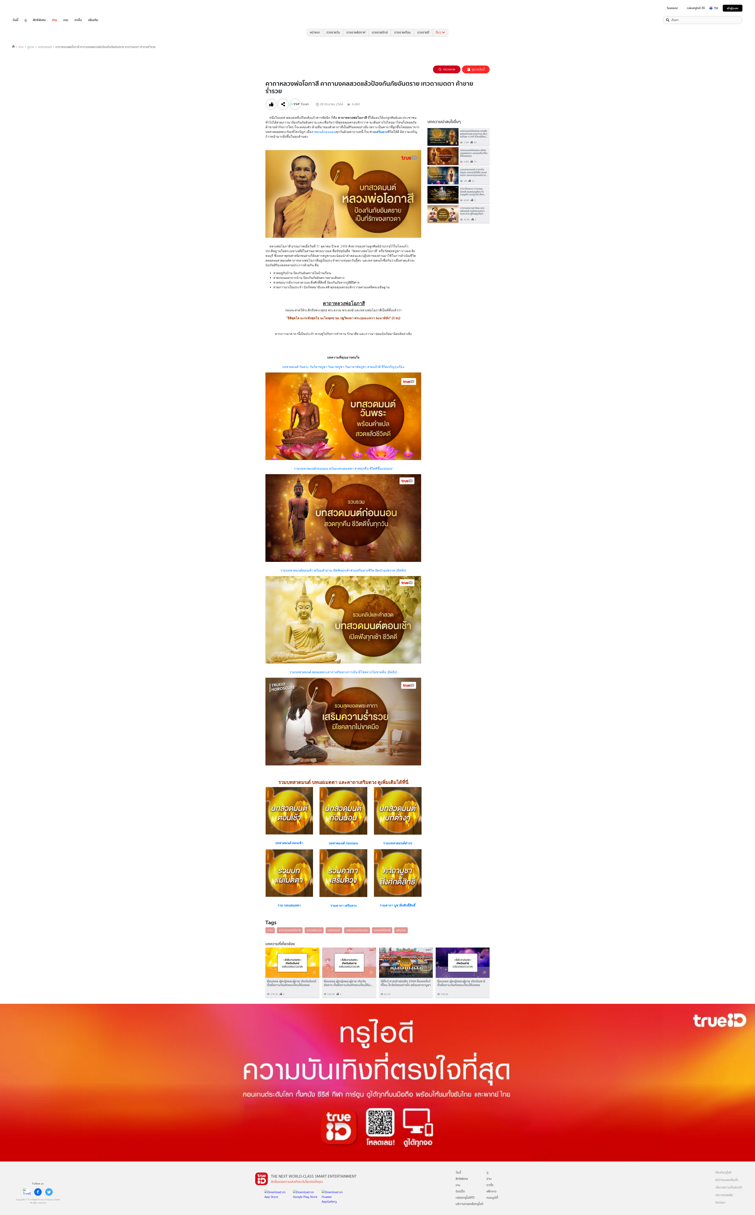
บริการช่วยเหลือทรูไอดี (469, 1204)
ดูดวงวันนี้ (478, 69)
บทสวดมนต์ (45, 47)
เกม (65, 20)
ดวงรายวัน (333, 32)
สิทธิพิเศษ (39, 20)
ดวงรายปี (423, 32)
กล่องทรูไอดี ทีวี (696, 8)
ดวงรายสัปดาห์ (355, 32)
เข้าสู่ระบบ (732, 8)
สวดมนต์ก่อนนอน (323, 132)
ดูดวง (30, 47)
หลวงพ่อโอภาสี (382, 930)
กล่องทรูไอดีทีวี (465, 1197)
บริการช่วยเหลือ (724, 1195)
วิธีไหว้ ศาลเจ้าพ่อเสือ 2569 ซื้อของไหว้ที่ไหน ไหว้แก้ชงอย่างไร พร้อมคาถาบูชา (406, 983)
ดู (26, 20)
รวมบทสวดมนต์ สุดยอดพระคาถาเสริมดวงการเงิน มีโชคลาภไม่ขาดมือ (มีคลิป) (343, 672)
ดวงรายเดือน (402, 32)
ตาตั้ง (78, 20)
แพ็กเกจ (491, 1191)
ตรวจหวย (449, 69)
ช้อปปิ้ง (460, 1191)
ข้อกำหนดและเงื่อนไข (726, 1180)
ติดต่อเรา (720, 1203)
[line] (27, 1192)
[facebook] (38, 1192)
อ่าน (54, 20)
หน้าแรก (315, 32)
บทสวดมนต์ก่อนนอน (357, 930)
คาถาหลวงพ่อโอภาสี (290, 930)
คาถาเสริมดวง (314, 930)
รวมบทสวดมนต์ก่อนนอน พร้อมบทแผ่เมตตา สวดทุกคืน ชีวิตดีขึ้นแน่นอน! (343, 468)
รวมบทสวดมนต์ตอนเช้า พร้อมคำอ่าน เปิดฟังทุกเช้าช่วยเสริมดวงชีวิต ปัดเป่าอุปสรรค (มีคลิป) (343, 570)
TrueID (24, 8)
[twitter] (49, 1192)
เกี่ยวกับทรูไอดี (723, 1173)
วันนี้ (15, 20)
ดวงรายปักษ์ (380, 32)
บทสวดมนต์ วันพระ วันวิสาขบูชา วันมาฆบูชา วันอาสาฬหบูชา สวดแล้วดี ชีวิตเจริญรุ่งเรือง (343, 367)
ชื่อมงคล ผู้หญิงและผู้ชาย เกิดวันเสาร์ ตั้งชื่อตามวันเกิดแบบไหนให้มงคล (461, 983)
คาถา (270, 930)
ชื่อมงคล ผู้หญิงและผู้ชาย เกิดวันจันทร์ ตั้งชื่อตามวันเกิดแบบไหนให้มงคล (291, 983)
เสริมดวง (401, 930)
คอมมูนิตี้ (492, 1197)
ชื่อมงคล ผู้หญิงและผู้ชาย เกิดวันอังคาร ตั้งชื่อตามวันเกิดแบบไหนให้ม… (348, 983)
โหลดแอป (672, 8)
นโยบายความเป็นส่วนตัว (728, 1188)
